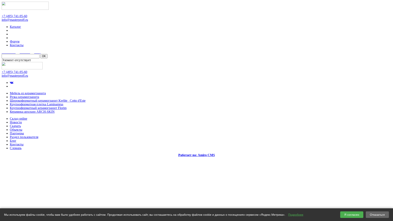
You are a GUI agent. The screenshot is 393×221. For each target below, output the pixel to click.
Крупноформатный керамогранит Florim (38, 108)
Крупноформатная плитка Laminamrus (36, 104)
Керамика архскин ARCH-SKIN (32, 111)
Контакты (17, 45)
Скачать (15, 126)
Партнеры (17, 133)
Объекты (16, 129)
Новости (16, 122)
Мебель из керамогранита (28, 93)
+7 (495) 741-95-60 (14, 16)
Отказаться (377, 214)
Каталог (15, 26)
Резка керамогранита (24, 97)
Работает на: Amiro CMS (196, 155)
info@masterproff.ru (15, 19)
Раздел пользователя (24, 137)
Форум (14, 41)
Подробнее (295, 214)
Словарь (15, 148)
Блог (13, 140)
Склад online (18, 118)
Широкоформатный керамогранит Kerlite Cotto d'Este (48, 100)
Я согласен (351, 214)
